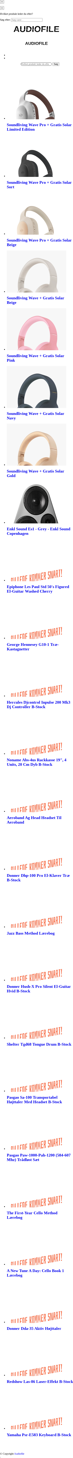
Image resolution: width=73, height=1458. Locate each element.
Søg (56, 64)
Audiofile (19, 1453)
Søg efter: (5, 19)
